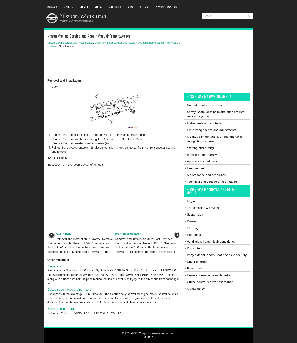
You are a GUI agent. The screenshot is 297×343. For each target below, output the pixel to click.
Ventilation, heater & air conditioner (211, 241)
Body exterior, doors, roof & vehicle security (217, 255)
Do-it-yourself (196, 168)
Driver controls (197, 261)
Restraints (194, 234)
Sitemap (144, 6)
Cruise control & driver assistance (210, 282)
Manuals (52, 6)
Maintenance (196, 288)
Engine (192, 201)
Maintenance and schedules (206, 175)
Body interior (195, 248)
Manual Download (166, 6)
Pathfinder (114, 6)
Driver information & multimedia (111, 42)
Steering (193, 228)
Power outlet (195, 268)
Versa (98, 6)
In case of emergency (202, 154)
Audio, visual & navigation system (146, 42)
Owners (68, 6)
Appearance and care (202, 161)
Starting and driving (200, 148)
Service (84, 6)
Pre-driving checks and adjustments (211, 130)
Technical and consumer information (212, 181)
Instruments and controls (204, 123)
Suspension (195, 214)
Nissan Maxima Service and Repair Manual (70, 42)
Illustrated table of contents (205, 105)
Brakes (192, 221)
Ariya (130, 6)
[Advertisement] (114, 63)
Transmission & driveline (203, 207)
